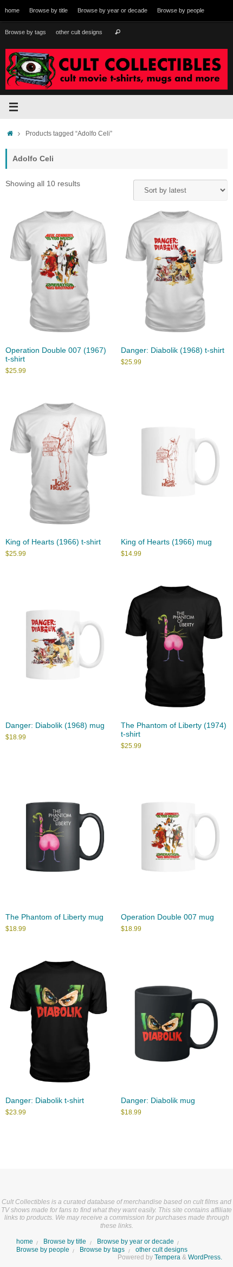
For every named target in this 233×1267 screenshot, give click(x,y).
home (12, 10)
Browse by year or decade (112, 10)
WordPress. (205, 1257)
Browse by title (48, 10)
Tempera (167, 1257)
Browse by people (180, 10)
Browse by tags (25, 32)
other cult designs (79, 32)
